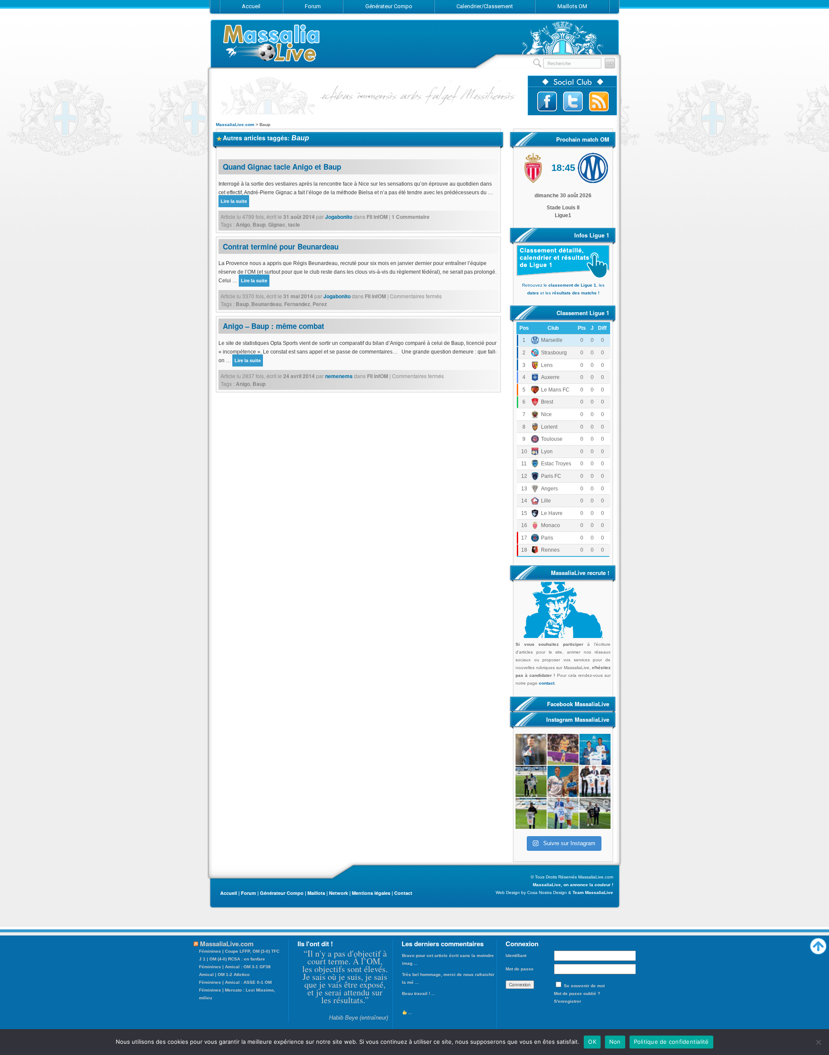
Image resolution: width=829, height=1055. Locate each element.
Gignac (276, 224)
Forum (248, 893)
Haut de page (818, 944)
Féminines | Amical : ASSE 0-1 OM (235, 982)
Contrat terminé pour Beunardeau (281, 246)
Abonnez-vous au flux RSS (599, 101)
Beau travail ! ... (418, 993)
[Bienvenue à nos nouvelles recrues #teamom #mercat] (595, 813)
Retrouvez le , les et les (563, 289)
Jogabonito (338, 217)
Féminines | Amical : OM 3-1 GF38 (235, 966)
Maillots (316, 893)
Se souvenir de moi (584, 985)
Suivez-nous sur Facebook (547, 101)
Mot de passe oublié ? (577, 993)
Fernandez (297, 304)
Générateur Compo (282, 893)
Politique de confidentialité (671, 1041)
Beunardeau (266, 304)
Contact (403, 893)
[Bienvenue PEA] (595, 749)
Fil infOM (377, 217)
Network (338, 893)
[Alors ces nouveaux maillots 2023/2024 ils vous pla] (563, 781)
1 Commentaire (411, 217)
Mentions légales (371, 893)
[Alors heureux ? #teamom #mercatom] (563, 813)
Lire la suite (234, 201)
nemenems (339, 376)
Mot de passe (520, 969)
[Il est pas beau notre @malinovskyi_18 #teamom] (531, 813)
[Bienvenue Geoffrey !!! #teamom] (531, 781)
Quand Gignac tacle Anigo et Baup (282, 166)
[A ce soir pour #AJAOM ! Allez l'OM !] (531, 749)
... (409, 1012)
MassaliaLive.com (272, 43)
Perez (320, 304)
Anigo (243, 224)
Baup (259, 224)
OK (592, 1041)
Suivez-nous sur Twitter (573, 101)
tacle (294, 224)
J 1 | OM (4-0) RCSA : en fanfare (232, 959)
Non (615, 1041)
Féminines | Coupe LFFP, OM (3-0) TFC (239, 951)
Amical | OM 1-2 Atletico (224, 974)
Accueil (228, 893)
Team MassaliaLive (593, 892)
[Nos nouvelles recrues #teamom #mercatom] (595, 781)
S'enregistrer (567, 1001)
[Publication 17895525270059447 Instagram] (563, 749)
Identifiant (516, 955)
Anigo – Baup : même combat (273, 326)
